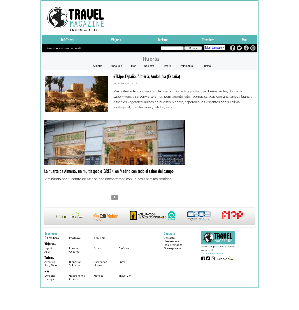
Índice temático (173, 245)
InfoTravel (67, 39)
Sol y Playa (50, 265)
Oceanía (74, 251)
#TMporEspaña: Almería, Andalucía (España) (146, 76)
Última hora (51, 238)
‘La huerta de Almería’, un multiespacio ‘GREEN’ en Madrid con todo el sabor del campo (109, 171)
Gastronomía (77, 275)
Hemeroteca (171, 241)
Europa (73, 248)
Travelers (208, 39)
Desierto (149, 66)
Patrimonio (186, 66)
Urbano (98, 265)
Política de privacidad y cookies (217, 246)
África (97, 248)
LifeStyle (49, 279)
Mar (133, 66)
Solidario (74, 265)
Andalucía (117, 66)
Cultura (73, 279)
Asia (47, 251)
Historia (167, 66)
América (124, 248)
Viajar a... (117, 39)
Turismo (163, 39)
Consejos (50, 275)
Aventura (50, 262)
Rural (122, 262)
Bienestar (75, 262)
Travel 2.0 (125, 275)
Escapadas (100, 262)
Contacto (169, 238)
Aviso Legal (207, 249)
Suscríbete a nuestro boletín (64, 48)
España (48, 248)
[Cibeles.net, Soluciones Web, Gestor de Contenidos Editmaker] (225, 258)
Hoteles (98, 275)
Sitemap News (172, 248)
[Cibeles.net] (149, 216)
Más (244, 39)
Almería (97, 66)
